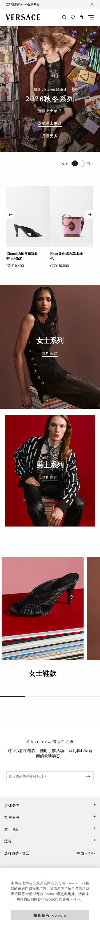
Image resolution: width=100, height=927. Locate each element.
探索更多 (50, 136)
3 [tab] (62, 696)
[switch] (78, 163)
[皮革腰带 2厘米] (71, 216)
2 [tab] (37, 696)
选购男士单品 (50, 123)
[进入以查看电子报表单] (89, 777)
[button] (81, 17)
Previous (10, 214)
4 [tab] (87, 696)
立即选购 (50, 353)
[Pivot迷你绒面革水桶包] (28, 216)
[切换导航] (91, 17)
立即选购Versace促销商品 (23, 4)
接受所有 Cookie (50, 915)
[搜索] (64, 17)
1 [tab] (12, 696)
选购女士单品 (50, 111)
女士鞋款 (43, 673)
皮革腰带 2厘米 (62, 253)
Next (90, 214)
